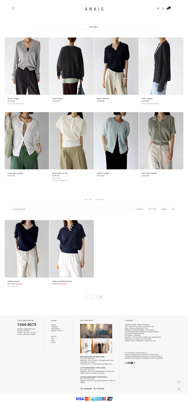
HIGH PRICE (153, 209)
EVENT (53, 342)
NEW (173, 209)
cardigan (99, 199)
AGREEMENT (55, 329)
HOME (54, 321)
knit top (87, 199)
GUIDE (53, 325)
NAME (164, 209)
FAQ (52, 338)
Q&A (52, 340)
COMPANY (54, 327)
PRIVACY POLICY (57, 330)
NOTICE (54, 336)
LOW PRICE (139, 209)
